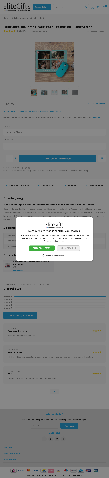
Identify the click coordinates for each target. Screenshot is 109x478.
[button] (54, 255)
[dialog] (54, 239)
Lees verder (60, 241)
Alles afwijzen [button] (68, 248)
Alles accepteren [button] (41, 248)
